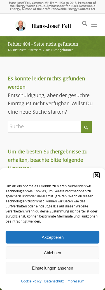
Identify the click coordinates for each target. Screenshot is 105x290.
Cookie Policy (31, 281)
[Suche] (81, 25)
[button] (96, 175)
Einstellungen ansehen (52, 268)
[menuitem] (81, 25)
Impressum (75, 281)
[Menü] (94, 25)
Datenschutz (54, 281)
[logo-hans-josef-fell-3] (43, 25)
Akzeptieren (53, 237)
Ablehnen (52, 252)
